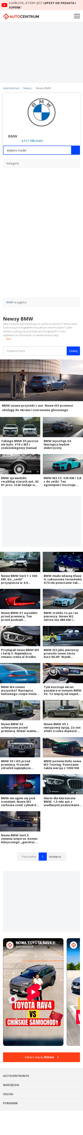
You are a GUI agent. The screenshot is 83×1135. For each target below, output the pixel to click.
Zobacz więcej (39, 1057)
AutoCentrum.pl (21, 16)
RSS (8, 339)
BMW (9, 302)
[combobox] (41, 150)
